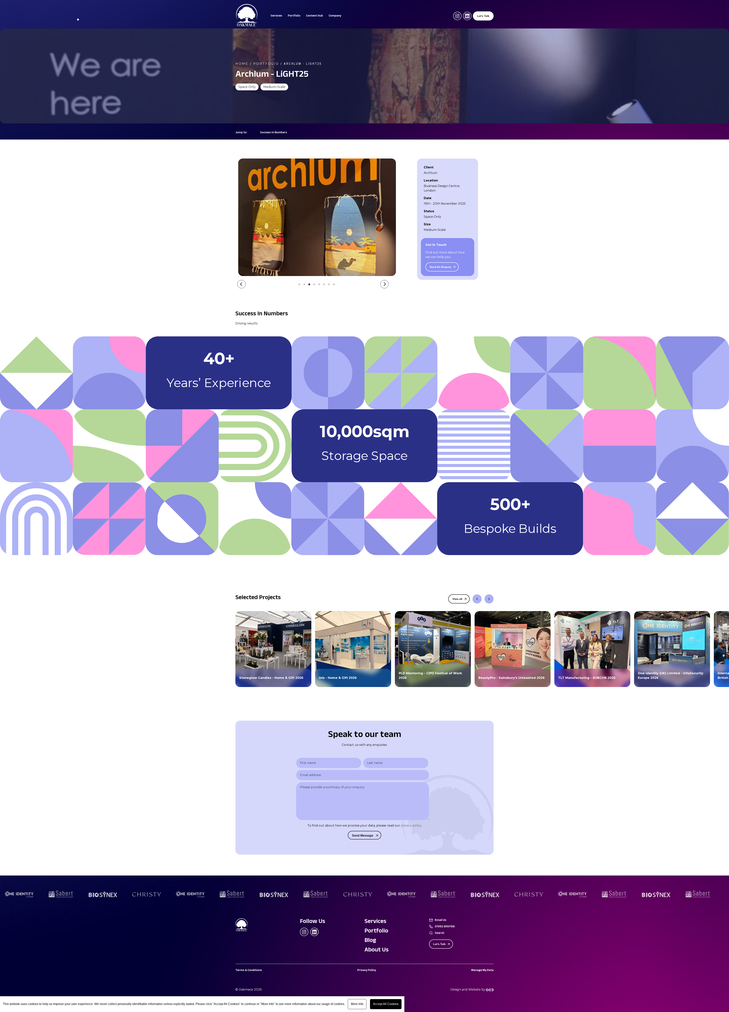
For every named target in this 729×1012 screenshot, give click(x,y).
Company (335, 16)
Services (276, 16)
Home (241, 63)
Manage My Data (482, 970)
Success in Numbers (273, 132)
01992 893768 (445, 927)
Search (439, 933)
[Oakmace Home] (244, 925)
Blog (370, 941)
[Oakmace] (246, 25)
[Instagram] (457, 16)
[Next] (384, 284)
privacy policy (411, 825)
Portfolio (294, 16)
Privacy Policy (366, 970)
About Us (376, 950)
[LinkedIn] (467, 16)
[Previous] (241, 284)
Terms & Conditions (248, 970)
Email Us (440, 920)
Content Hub (314, 16)
